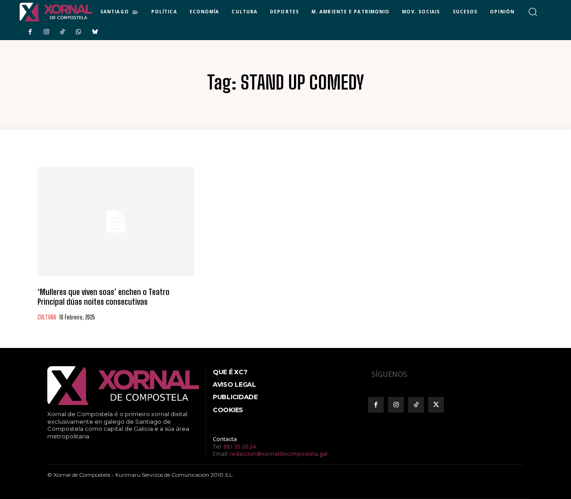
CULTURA (46, 317)
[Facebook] (30, 32)
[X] (436, 405)
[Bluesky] (95, 32)
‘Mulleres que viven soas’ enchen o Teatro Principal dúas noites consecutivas (103, 297)
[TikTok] (62, 32)
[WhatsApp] (78, 32)
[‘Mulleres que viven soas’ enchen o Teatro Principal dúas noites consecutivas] (115, 221)
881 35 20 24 (239, 446)
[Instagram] (46, 32)
